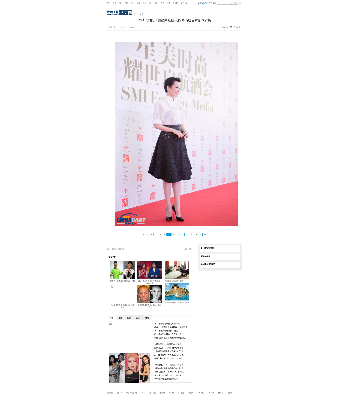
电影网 (229, 393)
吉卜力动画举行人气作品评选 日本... (169, 355)
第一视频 (181, 393)
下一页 (198, 235)
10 (191, 235)
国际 (120, 3)
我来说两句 (238, 27)
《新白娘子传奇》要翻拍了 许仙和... (169, 365)
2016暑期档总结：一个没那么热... (168, 375)
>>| (205, 235)
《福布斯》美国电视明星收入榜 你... (169, 368)
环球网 (211, 393)
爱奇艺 (220, 393)
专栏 (162, 3)
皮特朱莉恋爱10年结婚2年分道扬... (169, 358)
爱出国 (175, 3)
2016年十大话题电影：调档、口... (168, 331)
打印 (220, 27)
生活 (144, 3)
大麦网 (190, 393)
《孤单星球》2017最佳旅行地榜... (168, 344)
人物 (141, 14)
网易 (143, 393)
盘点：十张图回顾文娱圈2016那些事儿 (170, 327)
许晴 (119, 249)
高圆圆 (114, 249)
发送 (228, 27)
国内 (126, 3)
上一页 (145, 235)
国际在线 (152, 393)
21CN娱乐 (201, 393)
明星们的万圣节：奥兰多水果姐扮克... (170, 338)
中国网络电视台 (132, 393)
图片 (150, 3)
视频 (156, 3)
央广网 (119, 393)
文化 (135, 14)
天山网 (171, 393)
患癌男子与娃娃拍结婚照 (174, 281)
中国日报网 (111, 27)
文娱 (138, 3)
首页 (108, 3)
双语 (168, 3)
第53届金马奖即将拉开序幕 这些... (168, 334)
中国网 (162, 393)
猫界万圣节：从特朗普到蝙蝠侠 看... (169, 348)
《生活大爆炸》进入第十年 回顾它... (169, 372)
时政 (114, 3)
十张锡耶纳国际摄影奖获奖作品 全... (169, 351)
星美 (123, 249)
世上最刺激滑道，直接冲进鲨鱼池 (177, 303)
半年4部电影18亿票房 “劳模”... (167, 379)
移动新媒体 (203, 3)
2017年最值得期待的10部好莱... (167, 324)
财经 (132, 3)
